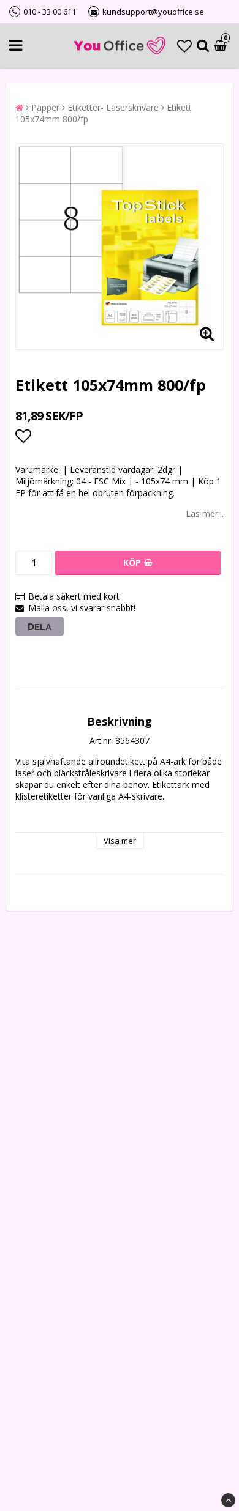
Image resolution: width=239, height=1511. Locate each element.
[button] (184, 45)
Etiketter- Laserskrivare (113, 107)
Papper (45, 107)
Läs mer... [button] (205, 513)
